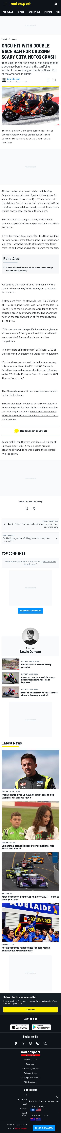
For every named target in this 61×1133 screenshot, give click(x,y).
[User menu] (55, 4)
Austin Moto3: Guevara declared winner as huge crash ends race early (29, 269)
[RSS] (45, 1043)
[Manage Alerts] (34, 508)
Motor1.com (30, 1064)
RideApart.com (30, 1082)
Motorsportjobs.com (30, 1068)
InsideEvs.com (30, 1059)
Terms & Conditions (15, 1124)
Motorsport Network (25, 1128)
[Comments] (55, 80)
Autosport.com (30, 1073)
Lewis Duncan (13, 79)
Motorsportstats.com (30, 1077)
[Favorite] (48, 80)
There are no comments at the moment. (30, 562)
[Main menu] (5, 4)
